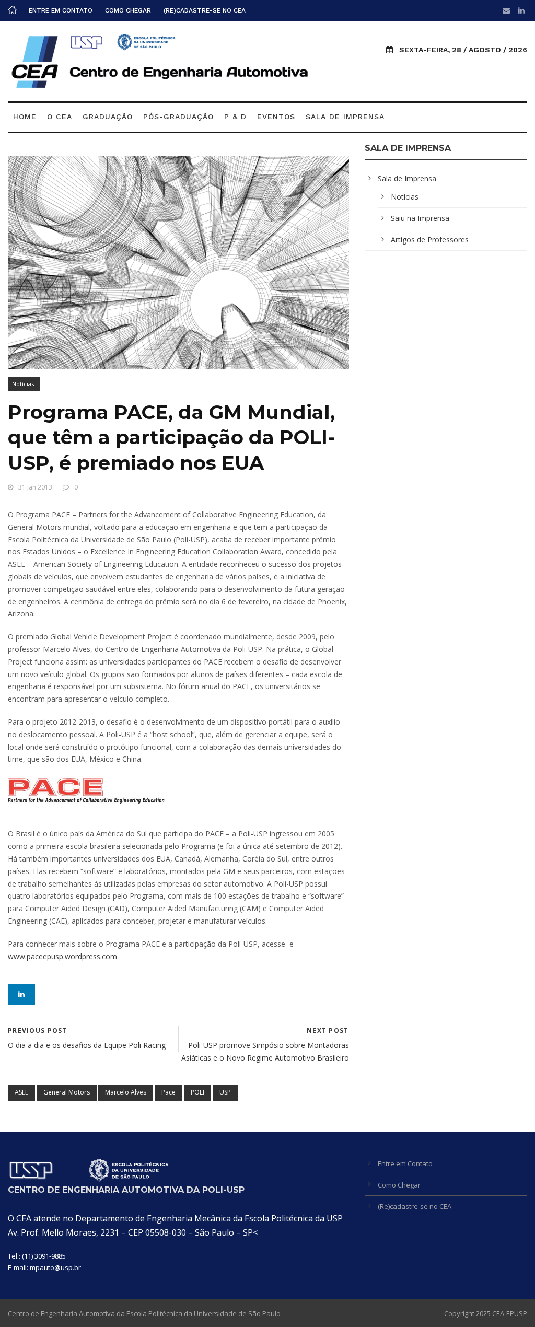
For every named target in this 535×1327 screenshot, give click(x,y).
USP (225, 1092)
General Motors (66, 1092)
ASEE (21, 1092)
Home (25, 116)
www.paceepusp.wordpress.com (62, 956)
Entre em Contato (60, 10)
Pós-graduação (178, 116)
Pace (168, 1092)
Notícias (23, 384)
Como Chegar (128, 10)
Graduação (108, 116)
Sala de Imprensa (345, 116)
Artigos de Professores (430, 240)
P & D (235, 116)
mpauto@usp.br (55, 1267)
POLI (197, 1092)
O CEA (59, 116)
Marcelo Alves (125, 1092)
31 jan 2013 (35, 487)
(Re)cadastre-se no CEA (205, 10)
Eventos (276, 116)
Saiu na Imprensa (420, 218)
